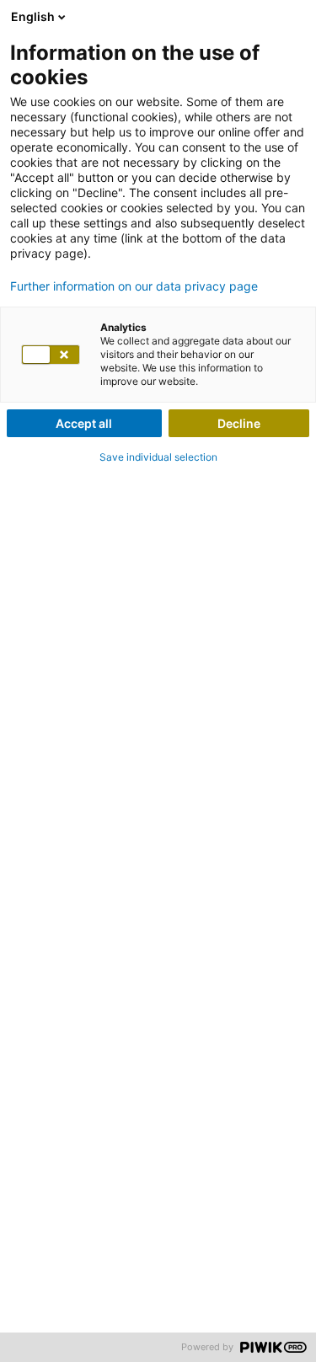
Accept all (84, 423)
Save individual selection (158, 457)
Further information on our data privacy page (134, 286)
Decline (238, 423)
